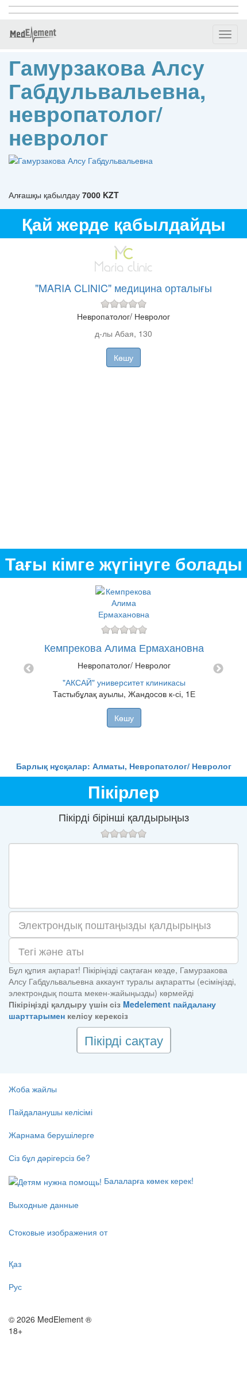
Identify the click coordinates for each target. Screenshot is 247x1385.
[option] (123, 669)
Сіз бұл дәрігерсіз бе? (49, 1157)
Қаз (15, 1263)
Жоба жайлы (33, 1089)
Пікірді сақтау (123, 1040)
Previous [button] (28, 669)
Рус (15, 1286)
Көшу (123, 357)
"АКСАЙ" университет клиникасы (124, 682)
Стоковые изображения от (58, 1232)
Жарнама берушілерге (51, 1134)
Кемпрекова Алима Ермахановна (124, 647)
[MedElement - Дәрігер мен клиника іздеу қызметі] (33, 34)
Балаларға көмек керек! (148, 1180)
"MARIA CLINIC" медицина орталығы (123, 287)
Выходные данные (44, 1204)
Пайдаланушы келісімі (50, 1112)
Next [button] (218, 669)
